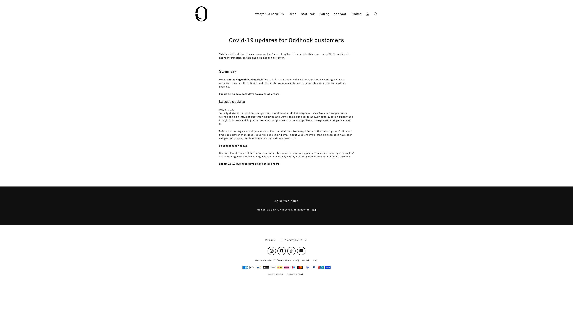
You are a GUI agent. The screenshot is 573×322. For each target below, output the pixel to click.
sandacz (340, 14)
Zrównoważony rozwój (286, 260)
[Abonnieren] (314, 210)
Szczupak (308, 14)
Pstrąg (324, 14)
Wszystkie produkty (269, 14)
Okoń (292, 14)
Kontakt (306, 260)
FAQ (315, 260)
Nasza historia (263, 260)
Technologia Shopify (296, 274)
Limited (356, 14)
